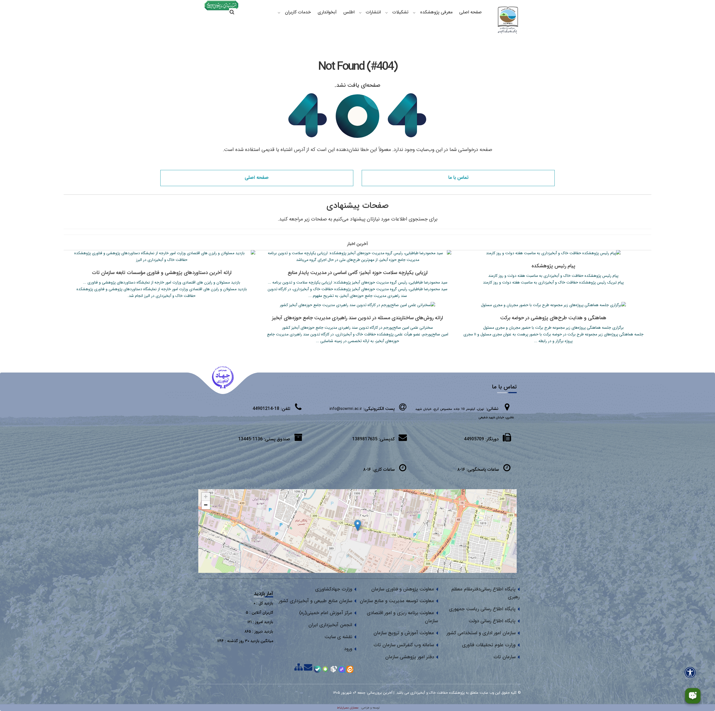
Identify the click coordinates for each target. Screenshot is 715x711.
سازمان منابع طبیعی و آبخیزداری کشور (315, 601)
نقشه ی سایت (338, 637)
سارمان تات (505, 657)
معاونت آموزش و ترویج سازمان (403, 633)
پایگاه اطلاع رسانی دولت (492, 621)
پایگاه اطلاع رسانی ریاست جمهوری (482, 609)
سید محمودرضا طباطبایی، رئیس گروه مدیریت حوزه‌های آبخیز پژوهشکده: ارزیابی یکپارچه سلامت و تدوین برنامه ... (357, 282)
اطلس (348, 12)
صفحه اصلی (470, 12)
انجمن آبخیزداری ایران (330, 625)
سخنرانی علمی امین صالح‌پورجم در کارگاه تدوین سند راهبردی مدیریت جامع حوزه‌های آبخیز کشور (357, 328)
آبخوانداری (327, 12)
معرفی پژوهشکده (436, 12)
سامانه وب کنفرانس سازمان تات (403, 645)
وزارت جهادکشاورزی (333, 589)
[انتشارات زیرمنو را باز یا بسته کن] (360, 12)
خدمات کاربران (298, 12)
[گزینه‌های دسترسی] (690, 672)
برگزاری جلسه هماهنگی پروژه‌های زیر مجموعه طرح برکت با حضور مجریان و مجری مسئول (553, 328)
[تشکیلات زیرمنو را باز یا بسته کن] (386, 12)
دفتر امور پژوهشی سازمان (409, 657)
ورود (348, 649)
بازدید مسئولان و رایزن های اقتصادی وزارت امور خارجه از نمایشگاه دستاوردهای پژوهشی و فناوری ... (161, 282)
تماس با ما (458, 177)
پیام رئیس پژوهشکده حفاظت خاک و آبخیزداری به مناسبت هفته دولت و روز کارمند (553, 276)
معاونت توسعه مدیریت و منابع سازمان (397, 601)
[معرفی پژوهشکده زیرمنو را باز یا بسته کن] (414, 12)
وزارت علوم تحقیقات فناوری (489, 645)
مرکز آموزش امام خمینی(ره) (325, 613)
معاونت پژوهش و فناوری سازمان (402, 589)
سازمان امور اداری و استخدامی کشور (481, 633)
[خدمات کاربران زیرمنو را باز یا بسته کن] (279, 12)
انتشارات (373, 12)
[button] (357, 525)
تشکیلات (400, 12)
